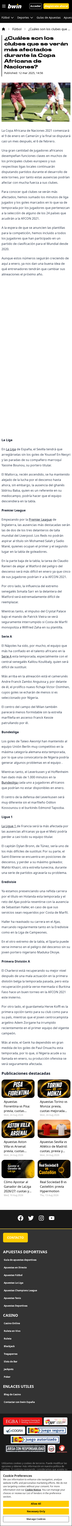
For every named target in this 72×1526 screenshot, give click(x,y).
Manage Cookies (36, 1519)
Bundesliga (10, 782)
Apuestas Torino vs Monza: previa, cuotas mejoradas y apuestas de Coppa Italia (53, 1106)
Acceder (35, 6)
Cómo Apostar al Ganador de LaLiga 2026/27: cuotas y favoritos (17, 1186)
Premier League (40, 519)
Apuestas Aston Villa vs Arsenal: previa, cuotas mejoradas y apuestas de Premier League (15, 1146)
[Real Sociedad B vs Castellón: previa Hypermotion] (54, 1169)
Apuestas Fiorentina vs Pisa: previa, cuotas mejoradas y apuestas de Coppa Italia (18, 1106)
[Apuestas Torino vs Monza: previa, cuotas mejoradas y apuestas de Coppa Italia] (54, 1089)
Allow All (36, 1503)
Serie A (7, 656)
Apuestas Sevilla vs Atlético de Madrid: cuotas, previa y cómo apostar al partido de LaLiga (53, 1146)
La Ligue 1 (9, 826)
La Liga (11, 449)
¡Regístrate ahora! (56, 6)
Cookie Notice (33, 1489)
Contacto (15, 1237)
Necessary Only (36, 1511)
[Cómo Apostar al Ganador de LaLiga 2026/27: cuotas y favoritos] (18, 1169)
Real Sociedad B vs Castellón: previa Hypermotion (53, 1186)
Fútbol (17, 29)
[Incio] (3, 29)
